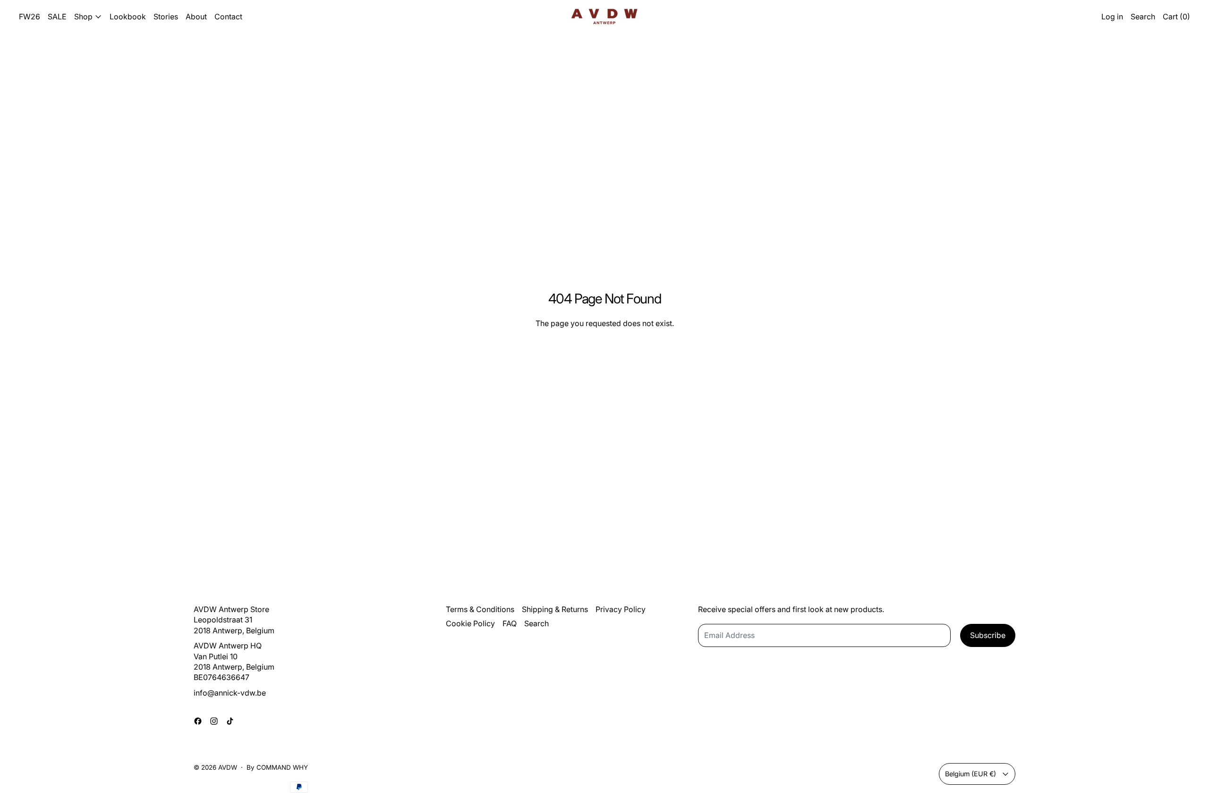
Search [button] (1143, 16)
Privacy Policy (621, 609)
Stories (165, 16)
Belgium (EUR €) (970, 774)
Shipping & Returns (555, 609)
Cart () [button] (1176, 16)
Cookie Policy (470, 623)
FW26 (29, 16)
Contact (228, 16)
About (196, 16)
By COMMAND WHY (277, 767)
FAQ (509, 623)
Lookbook (128, 16)
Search (536, 623)
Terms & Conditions (480, 609)
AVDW (227, 767)
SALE (57, 16)
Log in (1112, 16)
